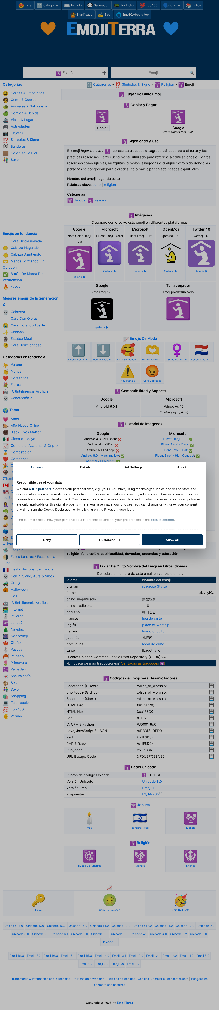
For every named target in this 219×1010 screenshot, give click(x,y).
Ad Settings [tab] (133, 467)
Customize (107, 540)
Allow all (172, 540)
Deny (47, 540)
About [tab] (181, 467)
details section (162, 520)
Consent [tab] (37, 467)
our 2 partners (40, 489)
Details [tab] (85, 467)
